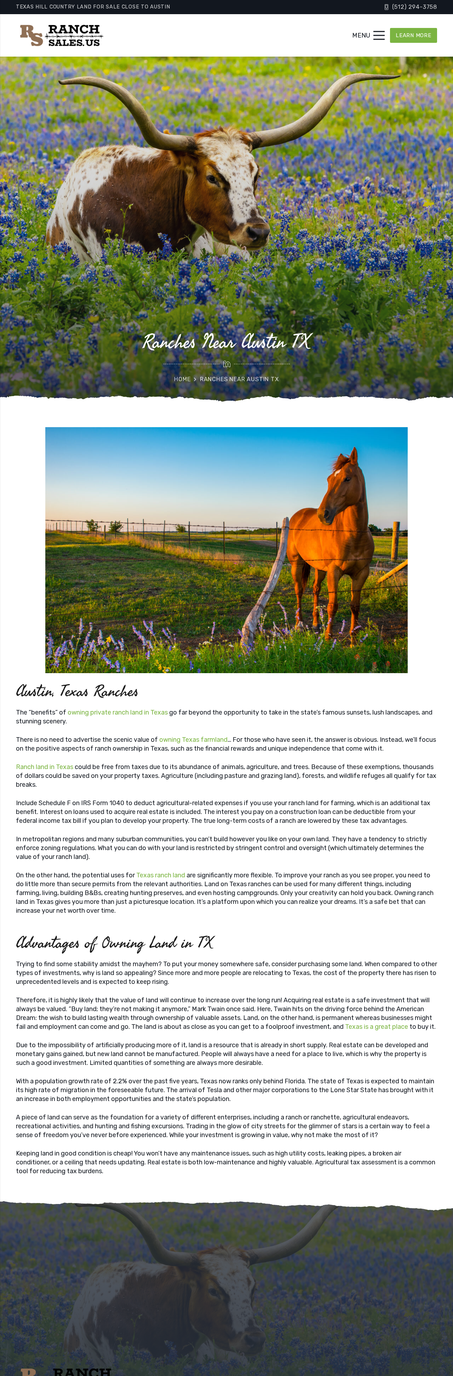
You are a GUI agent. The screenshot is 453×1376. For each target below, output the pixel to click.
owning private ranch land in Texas (118, 712)
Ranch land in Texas (44, 767)
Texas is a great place (376, 1027)
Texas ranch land (160, 875)
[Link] (60, 35)
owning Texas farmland (193, 740)
